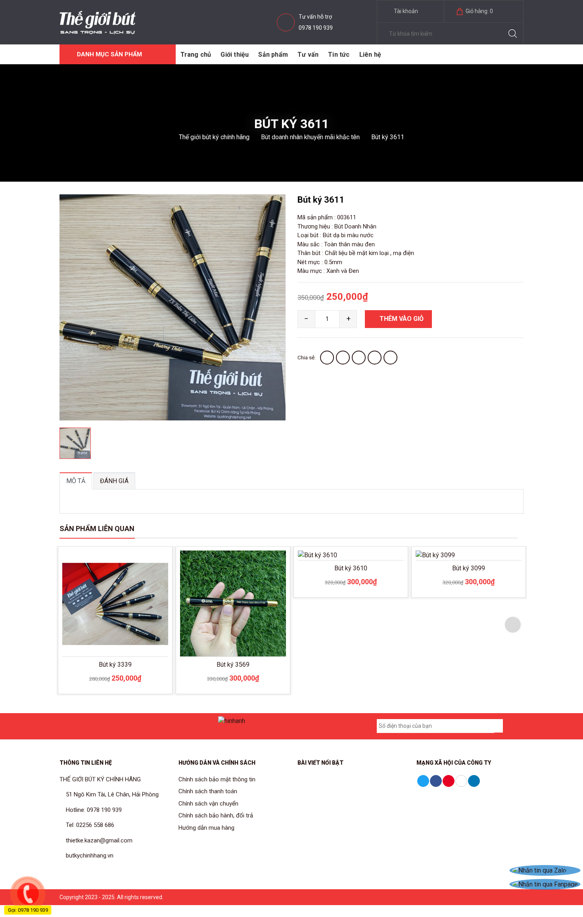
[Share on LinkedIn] (390, 357)
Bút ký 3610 (350, 568)
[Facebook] (83, 726)
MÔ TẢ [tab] (75, 481)
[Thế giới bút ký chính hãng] (97, 22)
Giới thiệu (235, 54)
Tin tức (338, 54)
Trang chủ (195, 54)
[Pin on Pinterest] (375, 357)
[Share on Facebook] (327, 357)
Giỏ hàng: (478, 11)
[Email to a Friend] (359, 357)
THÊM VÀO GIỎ (401, 318)
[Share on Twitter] (343, 357)
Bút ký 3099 (468, 568)
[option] (172, 307)
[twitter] (181, 726)
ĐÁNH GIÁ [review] (114, 481)
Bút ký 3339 (115, 664)
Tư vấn (307, 54)
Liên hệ (370, 54)
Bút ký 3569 (233, 664)
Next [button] (513, 625)
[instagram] (132, 726)
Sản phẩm (273, 54)
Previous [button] (70, 625)
